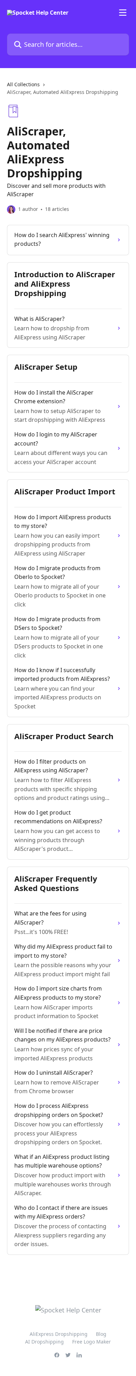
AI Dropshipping (44, 1341)
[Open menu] (122, 12)
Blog (101, 1334)
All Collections (23, 84)
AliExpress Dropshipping (59, 1334)
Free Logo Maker (91, 1341)
